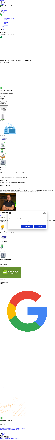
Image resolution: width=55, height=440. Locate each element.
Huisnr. (2, 96)
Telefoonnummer (3, 101)
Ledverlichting (6, 24)
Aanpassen (27, 226)
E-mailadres (3, 103)
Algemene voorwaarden (3, 438)
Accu (4, 21)
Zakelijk (3, 26)
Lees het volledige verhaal (4, 282)
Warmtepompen (9, 429)
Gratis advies (2, 4)
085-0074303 (2, 422)
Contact (3, 29)
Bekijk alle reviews (3, 63)
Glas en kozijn (6, 25)
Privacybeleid (12, 438)
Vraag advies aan (3, 107)
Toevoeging (2, 98)
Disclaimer (8, 438)
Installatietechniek (4, 10)
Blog (2, 28)
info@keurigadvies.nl (3, 423)
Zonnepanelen (4, 11)
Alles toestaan (40, 226)
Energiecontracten (4, 12)
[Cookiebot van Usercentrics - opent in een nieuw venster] (42, 213)
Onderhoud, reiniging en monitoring (9, 18)
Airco (3, 8)
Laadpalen (3, 9)
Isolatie (5, 23)
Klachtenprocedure (16, 438)
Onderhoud (3, 433)
